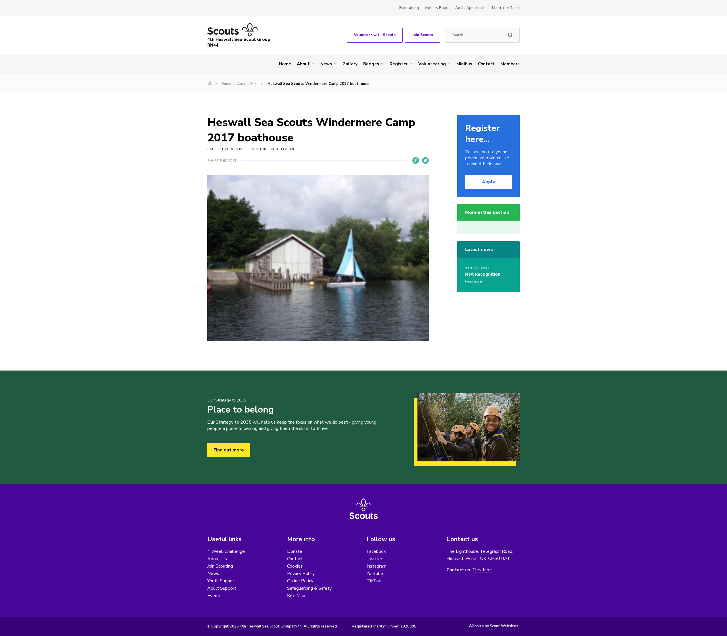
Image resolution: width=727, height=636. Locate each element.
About (303, 64)
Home (285, 64)
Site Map (296, 596)
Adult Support (221, 588)
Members (510, 64)
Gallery (350, 64)
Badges (371, 64)
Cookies (295, 566)
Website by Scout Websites (493, 626)
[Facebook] (415, 160)
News (326, 64)
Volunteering (432, 64)
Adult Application (470, 8)
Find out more (229, 450)
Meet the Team (506, 8)
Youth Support (221, 581)
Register (399, 64)
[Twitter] (425, 160)
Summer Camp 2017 (239, 83)
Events (214, 596)
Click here (482, 570)
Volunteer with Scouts (375, 34)
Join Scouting (220, 566)
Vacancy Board (437, 8)
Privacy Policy (301, 573)
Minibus (464, 64)
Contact (486, 64)
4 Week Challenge (226, 551)
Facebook (376, 551)
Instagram (377, 566)
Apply (488, 182)
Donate (294, 551)
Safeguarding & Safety (309, 588)
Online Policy (300, 581)
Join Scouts (422, 34)
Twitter (374, 559)
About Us (217, 559)
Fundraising (409, 8)
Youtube (375, 573)
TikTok (374, 581)
